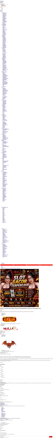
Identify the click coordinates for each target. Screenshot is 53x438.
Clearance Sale (2, 263)
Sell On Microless (3, 416)
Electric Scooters (4, 145)
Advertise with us (3, 415)
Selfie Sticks (4, 69)
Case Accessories (4, 14)
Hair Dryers (4, 155)
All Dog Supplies (4, 162)
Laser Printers (4, 105)
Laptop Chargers (4, 186)
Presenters (4, 35)
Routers (3, 198)
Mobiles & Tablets (3, 58)
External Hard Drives (5, 21)
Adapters (3, 27)
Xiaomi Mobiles (4, 60)
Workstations (4, 181)
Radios (3, 80)
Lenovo (3, 214)
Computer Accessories (3, 24)
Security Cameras (4, 84)
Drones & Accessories (5, 237)
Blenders (3, 94)
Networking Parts (4, 115)
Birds (3, 168)
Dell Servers (4, 126)
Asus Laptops (4, 49)
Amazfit (3, 217)
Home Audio (4, 242)
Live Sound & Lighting (5, 128)
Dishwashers (4, 253)
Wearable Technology (5, 62)
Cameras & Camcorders (5, 236)
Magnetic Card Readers (5, 139)
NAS (3, 22)
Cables (3, 26)
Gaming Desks (4, 102)
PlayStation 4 (4, 234)
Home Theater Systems (5, 83)
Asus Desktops (4, 38)
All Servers (4, 127)
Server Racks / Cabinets (5, 120)
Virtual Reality (4, 235)
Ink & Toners (4, 194)
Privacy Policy (2, 414)
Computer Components (5, 172)
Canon (3, 113)
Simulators (4, 233)
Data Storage (4, 19)
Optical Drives (4, 16)
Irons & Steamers (4, 93)
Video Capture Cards (5, 15)
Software (2, 140)
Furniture (3, 87)
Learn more (19, 323)
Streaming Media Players (5, 75)
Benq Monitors (4, 44)
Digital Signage (4, 197)
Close (0, 426)
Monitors (3, 182)
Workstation (4, 54)
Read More (1, 362)
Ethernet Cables (4, 122)
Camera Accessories (5, 239)
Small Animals (4, 169)
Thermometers (4, 157)
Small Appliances (4, 92)
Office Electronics (4, 196)
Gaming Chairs (4, 244)
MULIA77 (2, 12)
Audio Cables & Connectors (5, 131)
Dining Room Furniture (5, 90)
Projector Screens (4, 231)
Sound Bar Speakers (5, 81)
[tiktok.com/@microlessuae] (3, 422)
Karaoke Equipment (5, 133)
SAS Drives (4, 23)
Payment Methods (3, 411)
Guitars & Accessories (5, 129)
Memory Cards (4, 25)
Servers (3, 200)
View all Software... (5, 143)
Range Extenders (4, 123)
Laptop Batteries (4, 56)
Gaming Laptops (4, 53)
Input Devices (4, 32)
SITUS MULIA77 (3, 311)
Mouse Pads (4, 33)
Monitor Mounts (4, 46)
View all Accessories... (5, 71)
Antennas (4, 121)
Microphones (4, 31)
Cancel (1, 390)
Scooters (3, 148)
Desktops (4, 36)
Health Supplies (4, 166)
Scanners (3, 107)
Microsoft (4, 212)
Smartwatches (4, 215)
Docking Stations (4, 57)
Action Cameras (4, 77)
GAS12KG (4, 41)
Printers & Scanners (5, 188)
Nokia (3, 210)
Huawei (3, 209)
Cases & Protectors (4, 67)
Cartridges (4, 112)
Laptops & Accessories (5, 183)
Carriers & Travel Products (5, 161)
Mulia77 (2, 266)
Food (3, 163)
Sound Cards (4, 17)
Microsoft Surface (4, 65)
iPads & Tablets (4, 63)
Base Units (4, 134)
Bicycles (3, 149)
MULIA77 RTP (12, 311)
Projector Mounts (4, 74)
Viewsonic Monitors (5, 45)
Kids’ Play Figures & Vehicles (6, 146)
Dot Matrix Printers (4, 190)
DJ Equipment (4, 130)
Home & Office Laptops (5, 184)
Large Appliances (4, 251)
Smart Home (4, 241)
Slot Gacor (2, 267)
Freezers (3, 98)
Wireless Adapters (4, 116)
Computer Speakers (5, 30)
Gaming (2, 99)
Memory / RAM (4, 18)
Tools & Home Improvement (5, 254)
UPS (3, 28)
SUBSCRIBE (7, 419)
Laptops (3, 48)
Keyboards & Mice (4, 176)
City (0, 437)
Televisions (4, 229)
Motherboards (4, 174)
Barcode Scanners (4, 136)
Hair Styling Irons (4, 154)
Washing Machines (4, 97)
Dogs (3, 158)
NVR (3, 85)
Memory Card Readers (5, 29)
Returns (2, 409)
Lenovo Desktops (4, 39)
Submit (1, 386)
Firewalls (3, 117)
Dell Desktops (4, 37)
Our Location (1, 2)
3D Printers (4, 192)
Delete (2, 390)
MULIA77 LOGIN (3, 171)
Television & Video (4, 72)
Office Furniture (4, 89)
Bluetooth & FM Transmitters (5, 78)
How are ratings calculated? (3, 382)
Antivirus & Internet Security (5, 142)
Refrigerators (4, 252)
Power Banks (4, 68)
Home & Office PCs (5, 180)
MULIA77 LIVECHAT (17, 311)
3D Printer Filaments (5, 110)
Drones (3, 144)
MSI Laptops (4, 51)
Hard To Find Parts (3, 413)
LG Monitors (4, 43)
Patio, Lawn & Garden (5, 96)
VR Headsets (4, 104)
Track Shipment (3, 408)
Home (2, 243)
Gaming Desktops (4, 40)
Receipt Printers (4, 135)
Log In (2, 8)
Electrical (4, 91)
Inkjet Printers (4, 106)
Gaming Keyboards (5, 103)
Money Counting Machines (5, 138)
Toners (3, 111)
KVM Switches (4, 119)
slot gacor (7, 358)
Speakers (3, 177)
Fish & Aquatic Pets (5, 167)
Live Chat (51, 436)
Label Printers (4, 109)
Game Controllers (4, 34)
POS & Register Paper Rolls (5, 137)
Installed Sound (4, 132)
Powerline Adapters (5, 125)
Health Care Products (5, 156)
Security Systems (4, 86)
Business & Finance (5, 141)
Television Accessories (5, 232)
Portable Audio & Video (5, 240)
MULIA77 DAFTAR (28, 311)
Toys (3, 160)
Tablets (3, 211)
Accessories (4, 55)
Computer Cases (4, 13)
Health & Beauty (3, 152)
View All (3, 114)
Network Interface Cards (5, 124)
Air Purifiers (4, 95)
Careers (2, 410)
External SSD (4, 20)
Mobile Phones (4, 59)
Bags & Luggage (4, 151)
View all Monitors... (5, 47)
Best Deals (2, 170)
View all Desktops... (5, 42)
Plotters (3, 108)
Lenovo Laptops (4, 50)
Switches (3, 118)
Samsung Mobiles (4, 61)
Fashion (2, 150)
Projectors (4, 73)
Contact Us (2, 407)
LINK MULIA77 (8, 311)
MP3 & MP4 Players (5, 79)
